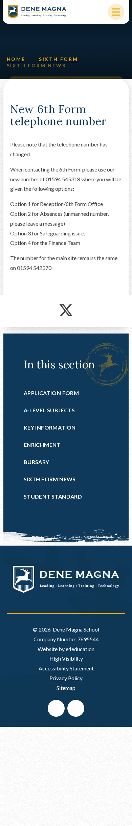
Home (16, 59)
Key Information (50, 427)
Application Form (51, 393)
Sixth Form (58, 59)
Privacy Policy (66, 678)
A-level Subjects (49, 410)
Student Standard (53, 496)
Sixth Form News (36, 65)
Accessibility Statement (66, 668)
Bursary (36, 462)
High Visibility (66, 658)
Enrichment (42, 444)
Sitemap (66, 688)
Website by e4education (66, 649)
